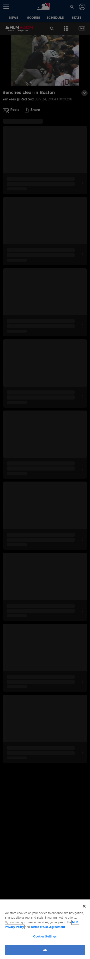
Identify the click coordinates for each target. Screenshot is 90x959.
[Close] (84, 906)
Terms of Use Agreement (47, 927)
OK (45, 950)
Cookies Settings (45, 936)
